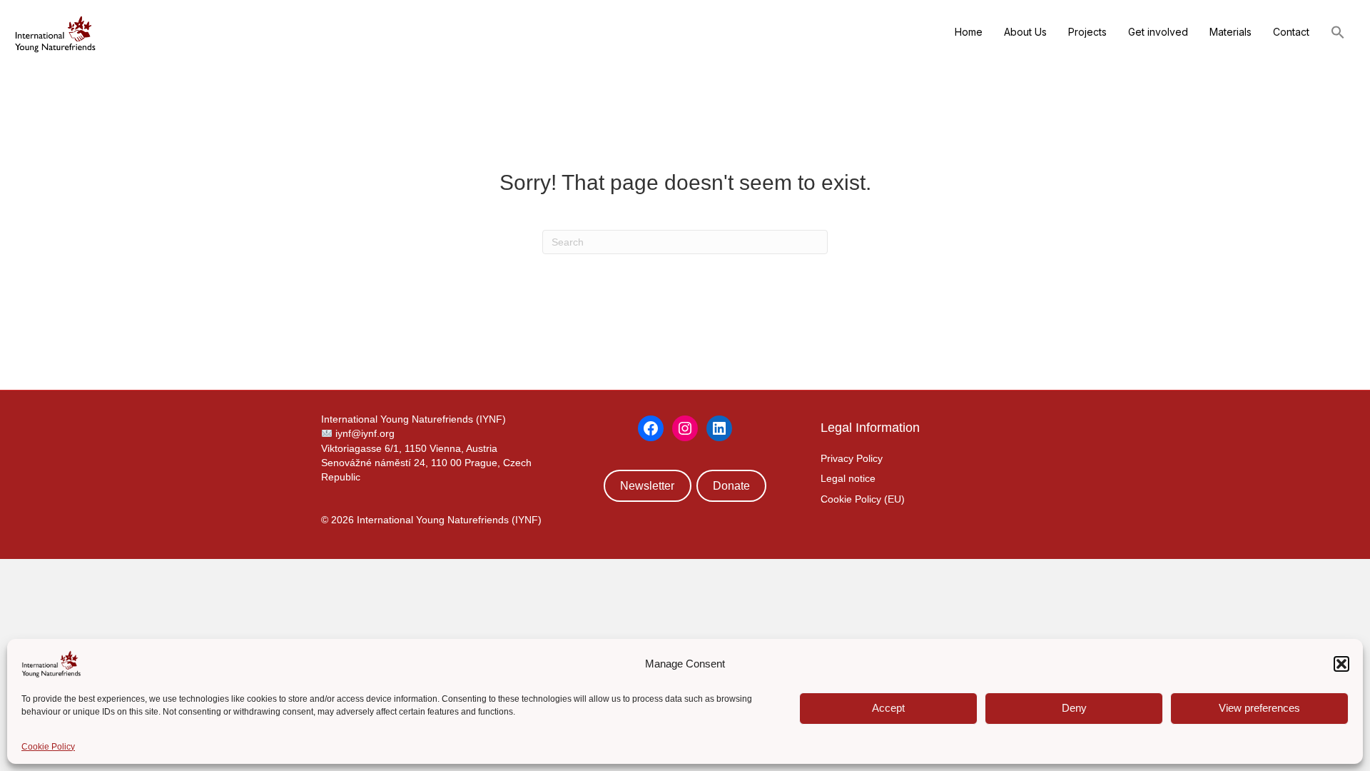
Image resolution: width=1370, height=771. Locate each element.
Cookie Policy (48, 747)
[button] (1341, 664)
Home (969, 32)
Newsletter (647, 486)
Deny (1074, 708)
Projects (1087, 32)
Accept (888, 708)
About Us (1025, 32)
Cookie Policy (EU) (863, 499)
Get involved (1158, 32)
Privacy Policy (852, 458)
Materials (1230, 32)
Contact (1291, 32)
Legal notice (848, 478)
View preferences (1259, 708)
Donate (731, 486)
